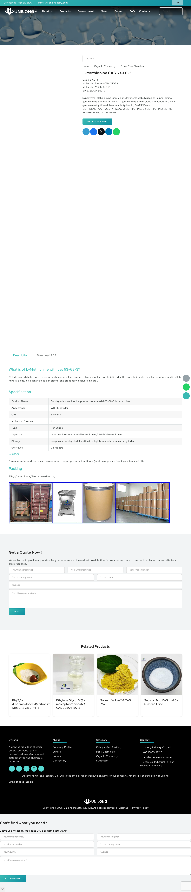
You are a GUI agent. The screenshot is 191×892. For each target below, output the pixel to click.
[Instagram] (41, 769)
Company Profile (62, 747)
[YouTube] (26, 769)
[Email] (186, 378)
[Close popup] (2, 889)
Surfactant (102, 760)
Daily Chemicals (105, 751)
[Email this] (86, 131)
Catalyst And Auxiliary (109, 747)
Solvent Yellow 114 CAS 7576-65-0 (115, 702)
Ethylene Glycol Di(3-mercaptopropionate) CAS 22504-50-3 (70, 704)
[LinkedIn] (19, 769)
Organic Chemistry (105, 66)
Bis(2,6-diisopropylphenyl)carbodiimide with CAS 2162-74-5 (33, 704)
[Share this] (93, 131)
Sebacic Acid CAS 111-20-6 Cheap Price (161, 702)
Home (85, 66)
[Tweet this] (101, 131)
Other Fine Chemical (132, 66)
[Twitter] (34, 769)
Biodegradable (24, 781)
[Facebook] (12, 769)
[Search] (176, 11)
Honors (57, 756)
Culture (57, 751)
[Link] (20, 11)
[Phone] (186, 395)
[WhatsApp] (186, 387)
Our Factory (59, 760)
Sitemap (124, 807)
